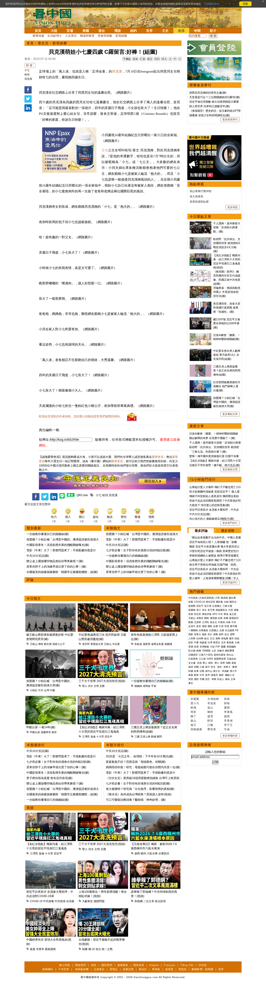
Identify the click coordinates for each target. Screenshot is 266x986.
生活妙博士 (54, 35)
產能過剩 (50, 949)
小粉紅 (33, 690)
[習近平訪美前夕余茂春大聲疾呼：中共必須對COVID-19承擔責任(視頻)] (50, 862)
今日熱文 (34, 598)
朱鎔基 (138, 644)
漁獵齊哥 (46, 732)
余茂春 (70, 901)
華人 (205, 663)
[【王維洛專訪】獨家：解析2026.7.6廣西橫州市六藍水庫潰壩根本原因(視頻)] (155, 814)
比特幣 (199, 638)
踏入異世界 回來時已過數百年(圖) (209, 106)
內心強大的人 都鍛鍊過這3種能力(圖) (211, 518)
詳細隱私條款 (211, 3)
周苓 (193, 711)
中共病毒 (48, 901)
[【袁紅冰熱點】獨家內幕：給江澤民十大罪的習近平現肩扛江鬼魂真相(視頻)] (103, 698)
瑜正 (193, 724)
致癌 (54, 732)
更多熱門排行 (230, 522)
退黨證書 (128, 969)
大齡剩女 (87, 901)
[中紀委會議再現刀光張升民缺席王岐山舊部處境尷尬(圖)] (103, 605)
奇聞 (197, 31)
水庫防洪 (163, 853)
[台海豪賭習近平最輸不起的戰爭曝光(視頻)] (103, 910)
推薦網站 (47, 969)
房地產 (224, 638)
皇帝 (207, 675)
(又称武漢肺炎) (206, 597)
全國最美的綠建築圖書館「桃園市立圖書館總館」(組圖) (62, 572)
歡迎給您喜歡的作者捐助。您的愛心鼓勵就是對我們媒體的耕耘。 (81, 416)
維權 (198, 650)
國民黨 (219, 601)
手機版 (127, 58)
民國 (190, 671)
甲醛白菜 (35, 732)
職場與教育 (87, 35)
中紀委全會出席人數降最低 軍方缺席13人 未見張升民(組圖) (226, 354)
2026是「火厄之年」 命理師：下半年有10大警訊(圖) (139, 756)
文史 (165, 31)
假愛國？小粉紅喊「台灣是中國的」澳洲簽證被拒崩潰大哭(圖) (226, 402)
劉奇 (196, 675)
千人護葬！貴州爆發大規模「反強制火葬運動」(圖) (226, 227)
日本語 (203, 965)
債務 (215, 634)
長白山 (229, 654)
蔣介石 (217, 671)
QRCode (82, 495)
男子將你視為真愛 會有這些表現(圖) (49, 778)
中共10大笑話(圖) (37, 555)
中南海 (221, 622)
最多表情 (227, 530)
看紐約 (143, 969)
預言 (208, 679)
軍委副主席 (96, 644)
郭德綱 (138, 901)
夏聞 (227, 707)
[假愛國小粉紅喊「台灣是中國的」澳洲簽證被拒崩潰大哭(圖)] (50, 651)
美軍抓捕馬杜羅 (199, 201)
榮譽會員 (157, 456)
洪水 (90, 686)
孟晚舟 (199, 618)
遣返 (233, 663)
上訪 (213, 650)
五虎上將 (145, 736)
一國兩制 (193, 630)
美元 (226, 634)
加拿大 (197, 634)
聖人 (84, 686)
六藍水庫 (152, 853)
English (154, 965)
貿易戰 (191, 606)
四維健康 (196, 729)
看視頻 (182, 969)
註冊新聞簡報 (200, 745)
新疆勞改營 (220, 658)
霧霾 (223, 646)
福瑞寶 (169, 969)
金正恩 (232, 614)
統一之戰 (107, 949)
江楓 (210, 724)
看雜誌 (114, 969)
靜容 (210, 720)
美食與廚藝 (105, 35)
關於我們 (107, 965)
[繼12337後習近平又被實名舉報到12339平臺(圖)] (200, 319)
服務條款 (122, 965)
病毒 (190, 601)
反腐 (215, 626)
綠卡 (207, 667)
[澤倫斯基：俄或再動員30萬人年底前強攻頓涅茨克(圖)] (200, 287)
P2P (218, 646)
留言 (149, 58)
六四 (230, 610)
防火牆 (191, 650)
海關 (228, 663)
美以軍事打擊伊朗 (200, 191)
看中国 (54, 16)
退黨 (236, 610)
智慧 (190, 679)
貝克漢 (28, 78)
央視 (199, 663)
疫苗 (190, 614)
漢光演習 (210, 601)
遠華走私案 (157, 644)
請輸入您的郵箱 (215, 751)
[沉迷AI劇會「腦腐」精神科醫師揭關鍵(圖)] (200, 335)
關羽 (159, 736)
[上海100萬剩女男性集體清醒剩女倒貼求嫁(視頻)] (103, 862)
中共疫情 (60, 901)
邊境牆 (213, 618)
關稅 (206, 618)
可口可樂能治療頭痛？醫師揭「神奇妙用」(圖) (136, 799)
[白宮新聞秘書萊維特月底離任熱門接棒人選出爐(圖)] (200, 382)
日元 (212, 638)
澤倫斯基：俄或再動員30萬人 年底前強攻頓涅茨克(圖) (226, 292)
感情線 (146, 686)
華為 (226, 614)
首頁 (38, 31)
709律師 (206, 650)
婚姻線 (138, 686)
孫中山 (208, 671)
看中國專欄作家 (202, 692)
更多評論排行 (230, 582)
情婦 (204, 626)
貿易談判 (234, 618)
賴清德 (224, 597)
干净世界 (63, 969)
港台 (101, 31)
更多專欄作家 (230, 735)
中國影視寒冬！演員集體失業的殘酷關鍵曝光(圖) (57, 544)
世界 (149, 31)
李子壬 (228, 724)
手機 (202, 679)
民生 (213, 667)
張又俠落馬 (196, 196)
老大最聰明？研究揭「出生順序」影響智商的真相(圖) (140, 788)
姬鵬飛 (168, 644)
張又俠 (207, 606)
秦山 (193, 720)
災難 (102, 686)
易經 (221, 675)
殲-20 (91, 949)
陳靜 (210, 711)
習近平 (108, 736)
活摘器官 (193, 654)
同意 (245, 3)
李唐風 (228, 711)
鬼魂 (93, 736)
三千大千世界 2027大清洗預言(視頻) (102, 681)
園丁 (193, 716)
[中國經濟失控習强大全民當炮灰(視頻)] (50, 910)
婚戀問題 (99, 901)
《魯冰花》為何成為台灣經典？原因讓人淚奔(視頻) (138, 794)
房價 (190, 646)
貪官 (198, 626)
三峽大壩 (227, 606)
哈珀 (26, 74)
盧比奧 (232, 597)
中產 (196, 642)
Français (169, 965)
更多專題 (232, 207)
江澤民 (86, 736)
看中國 (233, 626)
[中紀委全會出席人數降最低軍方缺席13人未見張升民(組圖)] (200, 350)
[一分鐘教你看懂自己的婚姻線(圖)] (155, 651)
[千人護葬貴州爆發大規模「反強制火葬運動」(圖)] (200, 223)
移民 (210, 663)
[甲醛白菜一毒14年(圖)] (50, 698)
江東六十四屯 (206, 654)
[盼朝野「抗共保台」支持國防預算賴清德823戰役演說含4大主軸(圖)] (200, 239)
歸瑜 (227, 703)
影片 (213, 31)
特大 (164, 58)
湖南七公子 (58, 644)
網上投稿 (64, 965)
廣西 (137, 853)
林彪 (190, 675)
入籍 (202, 667)
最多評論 (201, 530)
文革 (233, 679)
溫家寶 (146, 644)
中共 (40, 690)
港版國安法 (221, 610)
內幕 (228, 622)
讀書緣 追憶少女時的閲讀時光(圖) (209, 115)
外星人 (220, 679)
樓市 (231, 638)
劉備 (153, 736)
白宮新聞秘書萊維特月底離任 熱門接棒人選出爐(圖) (226, 386)
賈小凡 (195, 703)
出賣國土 (217, 606)
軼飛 (193, 707)
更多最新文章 (230, 469)
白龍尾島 (193, 658)
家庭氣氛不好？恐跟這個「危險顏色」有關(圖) (136, 761)
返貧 (32, 949)
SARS (210, 658)
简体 (135, 58)
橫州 (143, 853)
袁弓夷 (211, 610)
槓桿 (221, 634)
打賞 (142, 58)
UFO (214, 614)
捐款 (93, 965)
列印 (157, 58)
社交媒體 (229, 630)
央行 (210, 634)
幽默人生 (230, 675)
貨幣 (232, 634)
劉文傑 (48, 644)
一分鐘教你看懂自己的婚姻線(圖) (47, 534)
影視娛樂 (121, 35)
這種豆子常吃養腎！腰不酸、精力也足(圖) (214, 465)
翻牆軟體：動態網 (202, 969)
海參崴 (203, 642)
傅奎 (40, 644)
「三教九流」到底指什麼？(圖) (207, 451)
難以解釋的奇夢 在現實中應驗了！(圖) (212, 438)
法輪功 (220, 650)
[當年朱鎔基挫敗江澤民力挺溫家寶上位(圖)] (155, 605)
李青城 (228, 720)
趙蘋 (227, 716)
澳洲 (234, 667)
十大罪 (100, 736)
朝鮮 (190, 634)
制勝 (85, 949)
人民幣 (191, 638)
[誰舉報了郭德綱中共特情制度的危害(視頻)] (155, 862)
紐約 (133, 31)
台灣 (46, 690)
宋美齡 (225, 671)
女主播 (192, 663)
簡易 (227, 698)
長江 (198, 610)
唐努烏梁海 (219, 654)
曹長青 (211, 729)
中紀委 (116, 644)
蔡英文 (216, 642)
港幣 (218, 638)
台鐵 (226, 601)
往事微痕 (203, 630)
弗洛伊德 (206, 614)
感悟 (196, 679)
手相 (153, 686)
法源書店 (99, 969)
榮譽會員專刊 (200, 85)
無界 (221, 969)
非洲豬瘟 (204, 646)
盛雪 (210, 716)
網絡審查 (229, 650)
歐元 (206, 638)
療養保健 (38, 35)
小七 (26, 70)
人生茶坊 (71, 35)
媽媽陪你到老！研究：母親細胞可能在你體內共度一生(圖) (143, 767)
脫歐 (204, 634)
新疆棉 (191, 610)
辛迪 (227, 729)
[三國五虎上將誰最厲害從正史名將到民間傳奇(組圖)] (155, 698)
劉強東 (230, 642)
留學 (222, 663)
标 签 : (30, 65)
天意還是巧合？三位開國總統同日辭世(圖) (214, 97)
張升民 (86, 644)
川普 (217, 597)
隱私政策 (138, 965)
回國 (196, 667)
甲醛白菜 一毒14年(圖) (40, 727)
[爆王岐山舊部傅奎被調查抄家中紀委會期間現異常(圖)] (50, 605)
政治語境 (160, 901)
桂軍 (196, 671)
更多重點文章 (230, 414)
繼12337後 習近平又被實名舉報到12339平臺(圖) (226, 323)
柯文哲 (197, 614)
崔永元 (213, 622)
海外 (220, 667)
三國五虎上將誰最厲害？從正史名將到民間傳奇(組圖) (226, 370)
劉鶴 (190, 622)
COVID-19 (36, 901)
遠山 (210, 707)
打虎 (221, 626)
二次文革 (148, 901)
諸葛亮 (214, 675)
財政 (237, 638)
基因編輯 (231, 646)
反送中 (191, 626)
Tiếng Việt (187, 965)
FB (236, 630)
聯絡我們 (80, 965)
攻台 (98, 949)
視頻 (30, 808)
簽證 (190, 667)
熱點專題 (197, 184)
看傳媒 (156, 969)
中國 (52, 690)
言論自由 (231, 658)
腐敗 (210, 626)
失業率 (40, 949)
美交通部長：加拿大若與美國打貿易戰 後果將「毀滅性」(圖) (226, 307)
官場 (70, 31)
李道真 (211, 703)
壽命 (227, 679)
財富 (190, 642)
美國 (86, 31)
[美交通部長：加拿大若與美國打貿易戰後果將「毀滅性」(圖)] (200, 303)
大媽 (237, 642)
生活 (181, 31)
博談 (117, 31)
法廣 (221, 630)
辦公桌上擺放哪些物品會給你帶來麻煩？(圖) (54, 561)
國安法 (233, 601)
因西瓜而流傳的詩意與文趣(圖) (207, 92)
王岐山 (33, 644)
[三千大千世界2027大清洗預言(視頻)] (103, 651)
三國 (137, 736)
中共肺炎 (193, 597)
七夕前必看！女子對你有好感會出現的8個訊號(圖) (138, 550)
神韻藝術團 (82, 969)
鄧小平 (233, 671)
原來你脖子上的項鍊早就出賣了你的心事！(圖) (56, 566)
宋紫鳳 (195, 698)
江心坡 (202, 658)
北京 (223, 642)
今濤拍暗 (213, 698)
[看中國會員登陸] (214, 47)
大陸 (54, 31)
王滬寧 (197, 622)
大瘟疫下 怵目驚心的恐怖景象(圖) (209, 505)
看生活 (43, 43)
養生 (190, 683)
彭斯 (220, 618)
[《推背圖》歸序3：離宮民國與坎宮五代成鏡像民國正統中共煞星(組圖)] (200, 271)
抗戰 (202, 671)
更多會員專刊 (230, 119)
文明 (96, 686)
